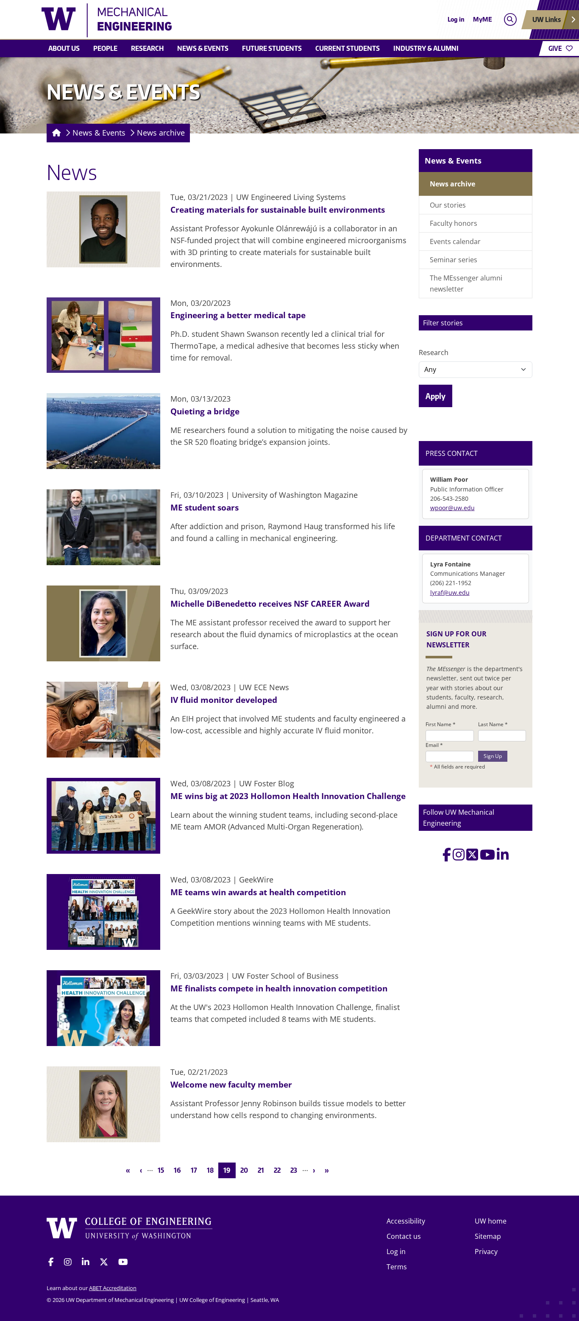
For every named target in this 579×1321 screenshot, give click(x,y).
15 (163, 1170)
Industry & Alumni (426, 48)
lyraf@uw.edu (450, 592)
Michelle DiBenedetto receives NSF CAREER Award (270, 603)
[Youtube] (487, 857)
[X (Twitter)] (472, 857)
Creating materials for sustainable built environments (277, 209)
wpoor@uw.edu (452, 508)
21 (263, 1170)
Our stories (448, 205)
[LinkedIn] (503, 857)
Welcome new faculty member (231, 1084)
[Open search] (510, 19)
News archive (161, 133)
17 (196, 1170)
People (105, 48)
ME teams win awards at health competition (258, 892)
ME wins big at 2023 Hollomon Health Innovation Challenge (288, 796)
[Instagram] (459, 857)
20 (246, 1170)
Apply (435, 396)
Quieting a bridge (204, 411)
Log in (456, 19)
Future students (272, 48)
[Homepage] (55, 133)
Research (147, 48)
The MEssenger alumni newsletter (466, 283)
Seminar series (453, 259)
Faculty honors (453, 223)
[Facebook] (447, 857)
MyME (482, 19)
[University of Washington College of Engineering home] (130, 1230)
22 (279, 1170)
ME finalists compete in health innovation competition (278, 988)
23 (296, 1170)
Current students (347, 48)
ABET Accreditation (112, 1288)
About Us (64, 48)
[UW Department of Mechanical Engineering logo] (228, 20)
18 (212, 1170)
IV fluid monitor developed (223, 699)
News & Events (202, 48)
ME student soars (204, 507)
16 (179, 1170)
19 (229, 1170)
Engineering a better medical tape (238, 315)
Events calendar (455, 241)
